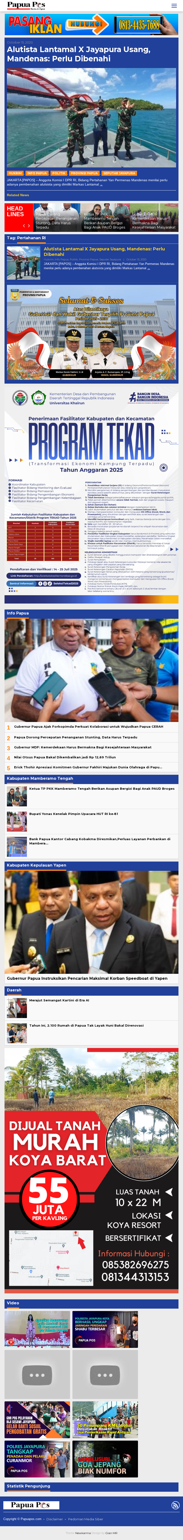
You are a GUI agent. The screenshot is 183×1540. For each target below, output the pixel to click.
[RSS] (175, 1506)
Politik (58, 173)
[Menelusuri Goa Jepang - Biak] (105, 1459)
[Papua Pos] (26, 5)
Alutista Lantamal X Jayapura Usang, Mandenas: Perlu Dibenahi (78, 54)
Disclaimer (54, 1519)
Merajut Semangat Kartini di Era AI (59, 1000)
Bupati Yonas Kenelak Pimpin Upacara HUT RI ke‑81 (152, 222)
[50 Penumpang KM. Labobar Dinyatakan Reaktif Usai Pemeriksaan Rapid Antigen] (105, 1419)
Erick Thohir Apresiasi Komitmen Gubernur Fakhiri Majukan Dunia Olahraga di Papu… (88, 767)
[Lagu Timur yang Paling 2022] (37, 1374)
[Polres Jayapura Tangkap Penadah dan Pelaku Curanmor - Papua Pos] (37, 1459)
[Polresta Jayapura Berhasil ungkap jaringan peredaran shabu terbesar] (105, 1329)
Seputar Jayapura (119, 173)
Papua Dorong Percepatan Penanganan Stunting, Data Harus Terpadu (75, 737)
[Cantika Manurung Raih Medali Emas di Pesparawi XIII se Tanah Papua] (37, 1329)
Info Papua (37, 173)
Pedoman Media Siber (85, 1519)
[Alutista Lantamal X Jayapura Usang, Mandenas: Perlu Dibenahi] (101, 184)
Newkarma (83, 1533)
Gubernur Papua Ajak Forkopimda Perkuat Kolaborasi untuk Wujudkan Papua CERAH (88, 726)
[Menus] (174, 5)
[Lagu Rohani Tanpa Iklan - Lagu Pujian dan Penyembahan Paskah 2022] (105, 1374)
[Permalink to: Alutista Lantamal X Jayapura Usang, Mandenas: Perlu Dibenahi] (91, 117)
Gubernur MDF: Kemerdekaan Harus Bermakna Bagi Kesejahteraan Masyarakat (105, 220)
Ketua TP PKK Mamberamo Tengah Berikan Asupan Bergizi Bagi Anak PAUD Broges (56, 220)
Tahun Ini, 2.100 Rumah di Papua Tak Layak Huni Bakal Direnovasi (86, 1025)
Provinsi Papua (84, 173)
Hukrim (15, 173)
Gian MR (111, 1533)
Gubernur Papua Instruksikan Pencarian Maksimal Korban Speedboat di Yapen (87, 978)
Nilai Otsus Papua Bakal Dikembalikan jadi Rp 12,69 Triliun (65, 757)
